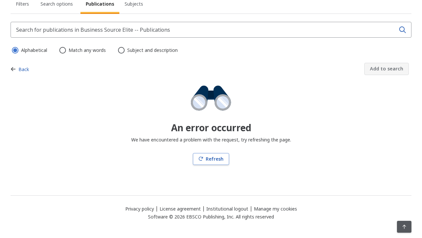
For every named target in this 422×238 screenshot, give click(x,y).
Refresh (215, 159)
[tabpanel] (211, 93)
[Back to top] (404, 227)
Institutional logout (227, 209)
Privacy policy (139, 209)
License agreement (180, 209)
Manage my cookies (275, 209)
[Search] (402, 30)
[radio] (14, 49)
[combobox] (204, 29)
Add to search (386, 68)
